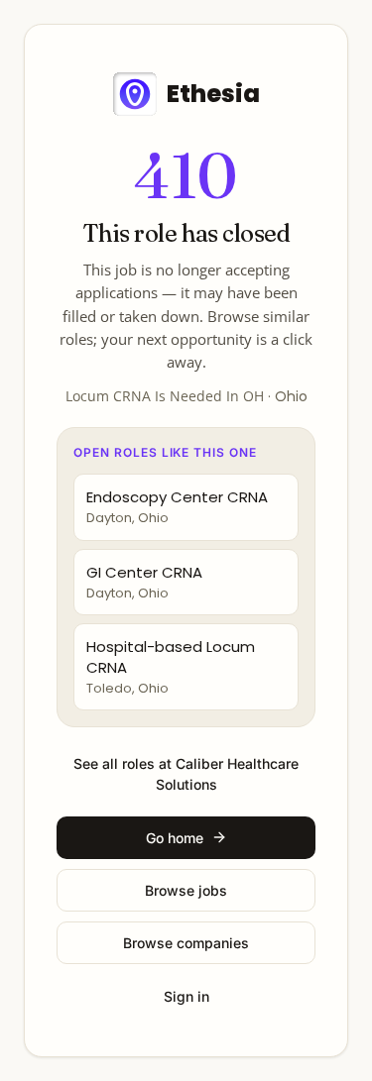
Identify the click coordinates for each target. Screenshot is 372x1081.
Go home (174, 837)
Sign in (186, 996)
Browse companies (186, 942)
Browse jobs (186, 890)
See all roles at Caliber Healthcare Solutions (186, 774)
